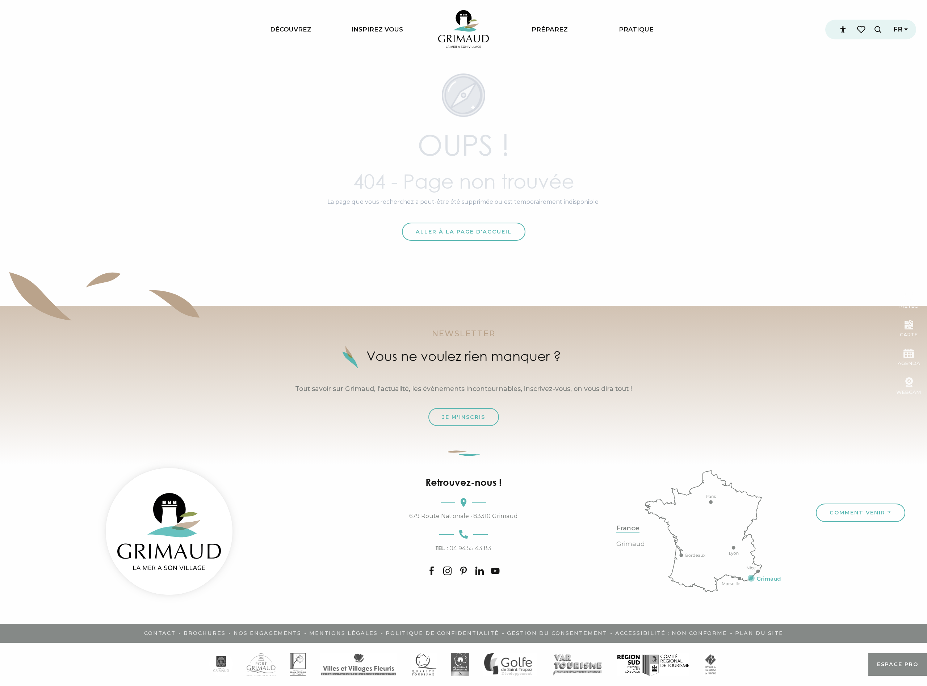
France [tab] (627, 528)
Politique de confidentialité (442, 633)
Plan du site (759, 633)
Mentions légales (343, 633)
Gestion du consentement (557, 633)
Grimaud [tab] (630, 543)
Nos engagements (267, 633)
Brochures (205, 633)
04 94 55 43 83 (463, 548)
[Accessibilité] (843, 29)
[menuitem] (290, 29)
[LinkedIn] (479, 571)
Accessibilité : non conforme (671, 633)
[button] (878, 29)
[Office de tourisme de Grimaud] (169, 531)
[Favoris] (861, 29)
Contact (160, 633)
